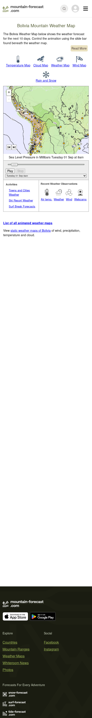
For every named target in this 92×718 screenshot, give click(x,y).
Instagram (51, 649)
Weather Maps (14, 655)
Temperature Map (18, 65)
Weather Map (60, 65)
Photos (8, 669)
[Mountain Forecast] (23, 8)
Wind (69, 199)
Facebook (51, 642)
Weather (59, 199)
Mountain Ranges (16, 649)
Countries (10, 642)
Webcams (80, 199)
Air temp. (46, 199)
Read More (79, 48)
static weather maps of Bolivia (30, 230)
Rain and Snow (46, 80)
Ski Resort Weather (21, 200)
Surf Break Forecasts (22, 206)
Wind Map (79, 65)
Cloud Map (40, 65)
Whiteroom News (16, 662)
